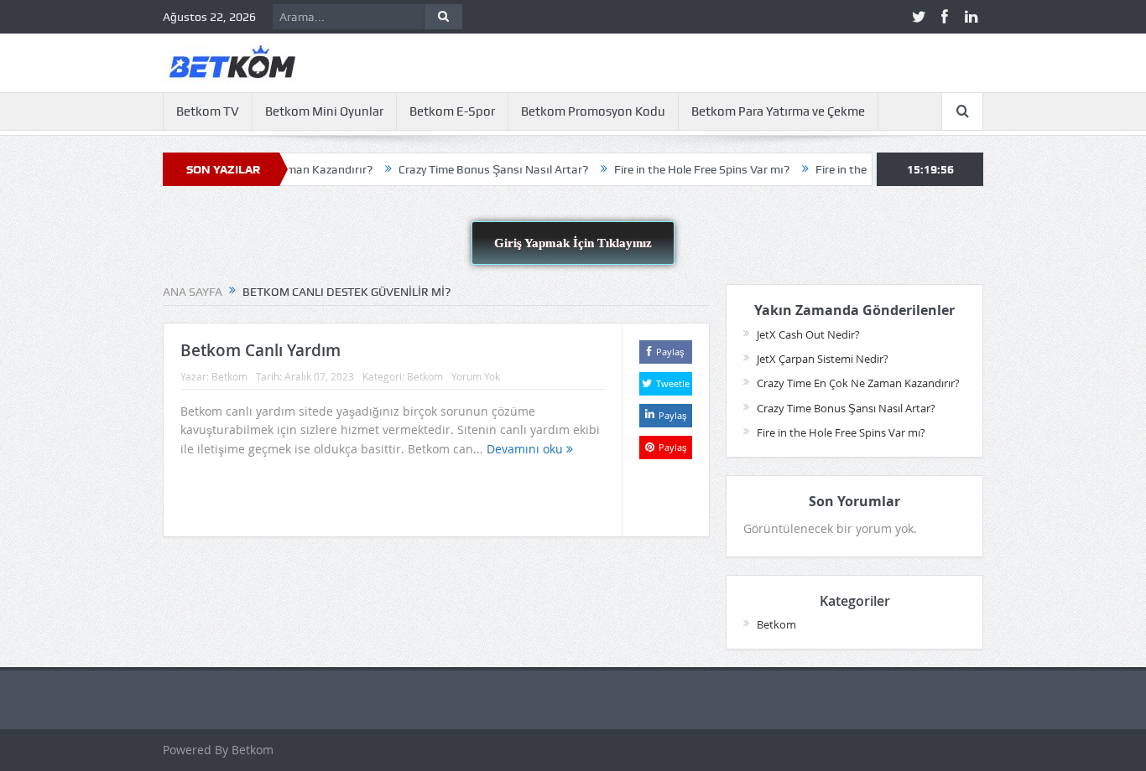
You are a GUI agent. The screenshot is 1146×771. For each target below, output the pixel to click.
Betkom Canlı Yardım (260, 350)
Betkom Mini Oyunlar (324, 111)
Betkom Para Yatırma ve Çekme (778, 111)
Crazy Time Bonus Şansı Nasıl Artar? (475, 169)
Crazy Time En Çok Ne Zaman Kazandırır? (858, 383)
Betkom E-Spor (452, 111)
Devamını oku (526, 449)
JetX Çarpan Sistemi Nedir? (822, 358)
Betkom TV (207, 111)
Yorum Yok (475, 376)
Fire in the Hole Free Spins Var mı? (683, 169)
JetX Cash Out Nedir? (808, 334)
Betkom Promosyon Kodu (593, 111)
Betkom (229, 376)
